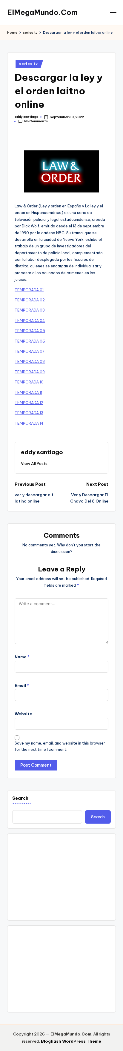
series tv (28, 63)
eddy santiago (42, 452)
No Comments (36, 121)
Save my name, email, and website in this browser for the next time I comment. (60, 746)
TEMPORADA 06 (30, 341)
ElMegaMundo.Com (42, 12)
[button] (34, 463)
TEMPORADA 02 (30, 300)
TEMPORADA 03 (30, 310)
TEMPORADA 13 (29, 412)
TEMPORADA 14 (29, 423)
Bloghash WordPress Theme (71, 1041)
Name (22, 656)
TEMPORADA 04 (30, 320)
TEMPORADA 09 (30, 371)
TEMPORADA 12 (29, 402)
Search (20, 798)
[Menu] (113, 12)
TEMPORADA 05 (30, 330)
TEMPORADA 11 (28, 392)
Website (23, 713)
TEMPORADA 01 (29, 289)
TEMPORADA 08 (30, 361)
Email (22, 685)
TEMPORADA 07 (29, 351)
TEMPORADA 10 (29, 382)
